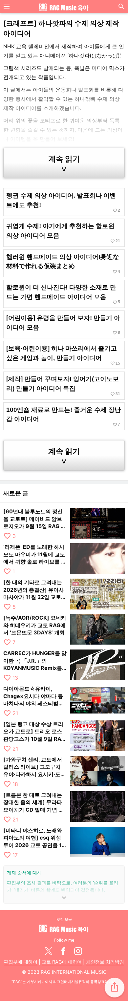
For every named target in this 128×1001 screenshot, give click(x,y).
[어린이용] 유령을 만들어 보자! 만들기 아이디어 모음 (63, 324)
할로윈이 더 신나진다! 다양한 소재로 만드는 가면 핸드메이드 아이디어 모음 (63, 294)
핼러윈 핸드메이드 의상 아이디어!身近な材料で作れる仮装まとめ (63, 263)
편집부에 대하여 (20, 962)
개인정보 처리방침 (105, 962)
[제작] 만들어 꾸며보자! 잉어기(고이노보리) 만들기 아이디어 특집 (63, 385)
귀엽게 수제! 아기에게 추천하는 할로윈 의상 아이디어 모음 (63, 233)
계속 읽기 (64, 163)
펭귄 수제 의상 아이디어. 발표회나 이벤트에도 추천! (63, 202)
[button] (114, 987)
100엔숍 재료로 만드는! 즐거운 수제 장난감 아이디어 (63, 416)
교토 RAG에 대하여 (62, 962)
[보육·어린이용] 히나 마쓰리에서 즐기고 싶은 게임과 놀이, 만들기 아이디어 (63, 355)
